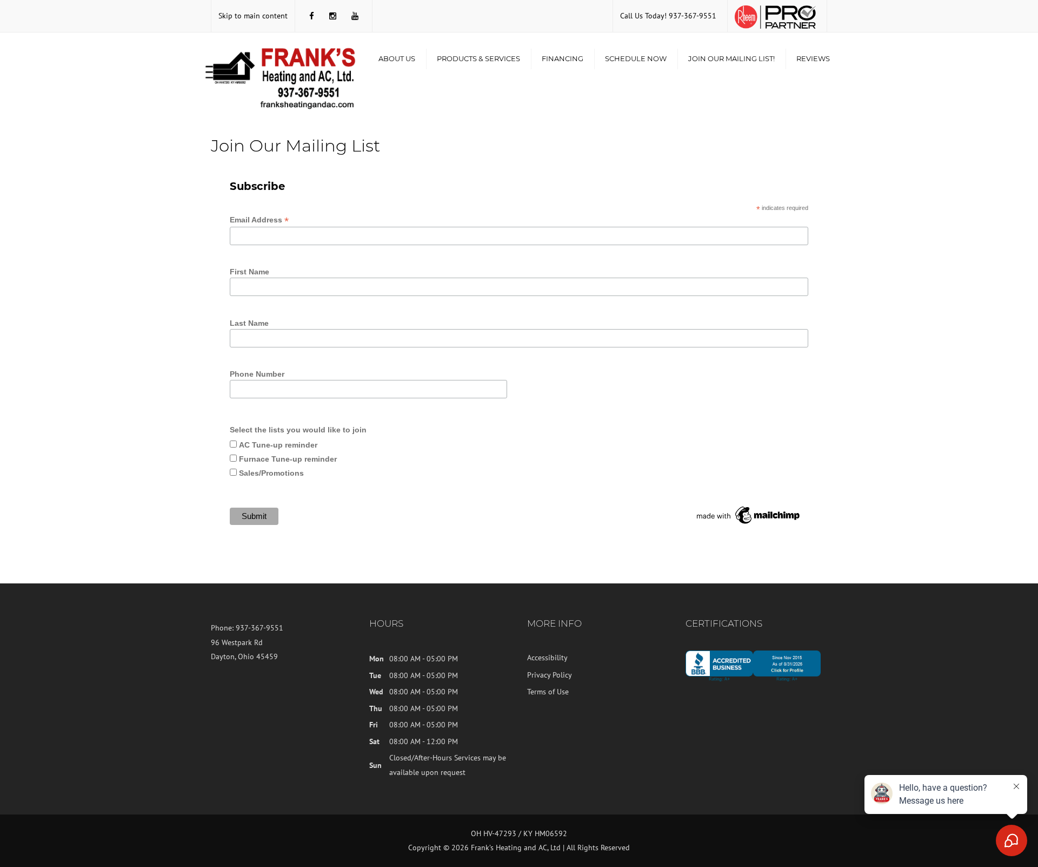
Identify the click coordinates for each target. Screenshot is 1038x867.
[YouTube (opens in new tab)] (355, 16)
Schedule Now (636, 58)
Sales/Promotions (271, 473)
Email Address (259, 220)
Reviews (813, 58)
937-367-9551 (692, 16)
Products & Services (478, 58)
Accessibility (547, 657)
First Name (249, 271)
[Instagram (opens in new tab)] (333, 16)
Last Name (249, 323)
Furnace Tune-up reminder (288, 459)
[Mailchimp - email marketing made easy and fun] (748, 514)
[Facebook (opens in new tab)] (312, 16)
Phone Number (257, 374)
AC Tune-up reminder (278, 445)
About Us (396, 58)
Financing (562, 58)
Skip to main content (253, 16)
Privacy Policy (549, 675)
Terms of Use (548, 692)
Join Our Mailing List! (731, 58)
